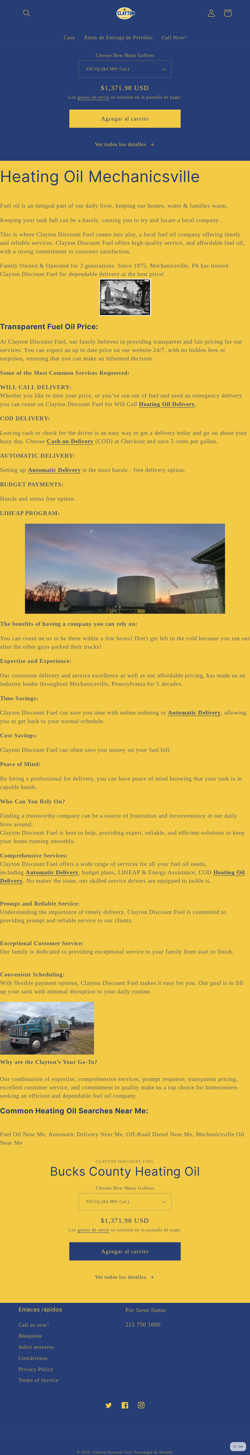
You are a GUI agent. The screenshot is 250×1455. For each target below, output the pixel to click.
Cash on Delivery (70, 441)
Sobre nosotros (36, 1347)
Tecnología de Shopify (153, 1452)
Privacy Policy (36, 1369)
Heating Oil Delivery (167, 404)
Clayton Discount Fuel (112, 1452)
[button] (27, 13)
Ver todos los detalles (120, 144)
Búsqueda (30, 1336)
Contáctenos (33, 1358)
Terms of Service (39, 1380)
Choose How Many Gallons (125, 55)
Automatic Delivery (54, 470)
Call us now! (34, 1325)
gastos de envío (94, 97)
